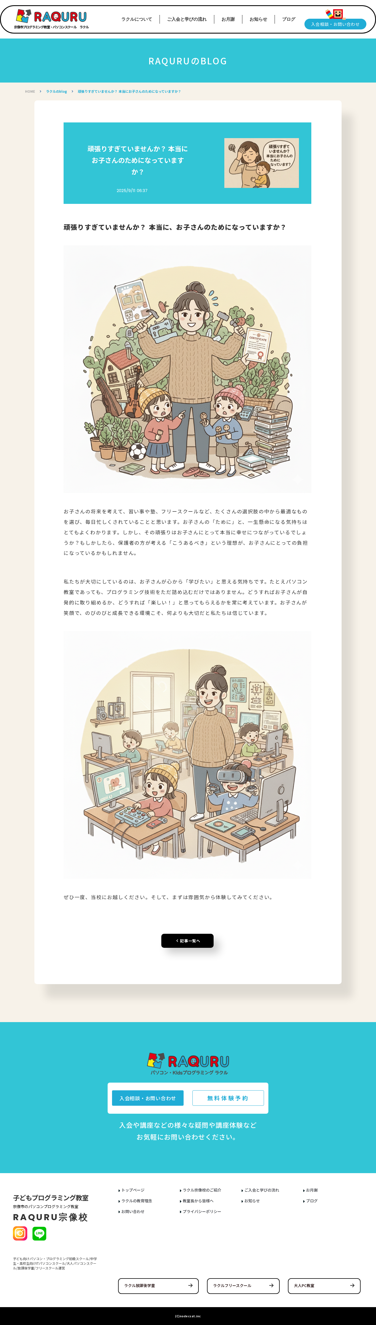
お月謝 (312, 1190)
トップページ (133, 1190)
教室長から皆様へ (198, 1200)
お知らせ (252, 1200)
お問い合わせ (133, 1211)
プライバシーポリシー (202, 1211)
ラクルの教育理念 (136, 1200)
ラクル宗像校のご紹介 (202, 1190)
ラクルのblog (56, 91)
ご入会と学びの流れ (261, 1190)
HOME (30, 91)
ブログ (312, 1200)
